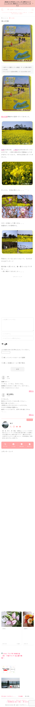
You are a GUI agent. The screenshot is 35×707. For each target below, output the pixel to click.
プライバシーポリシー (21, 700)
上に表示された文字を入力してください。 (16, 350)
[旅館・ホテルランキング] (17, 683)
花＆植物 (12, 18)
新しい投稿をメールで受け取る (14, 363)
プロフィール (10, 700)
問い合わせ (26, 701)
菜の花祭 (4, 117)
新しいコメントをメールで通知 (14, 357)
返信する (31, 391)
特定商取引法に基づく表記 (14, 701)
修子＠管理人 (10, 394)
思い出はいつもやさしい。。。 (17, 9)
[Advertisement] (17, 296)
